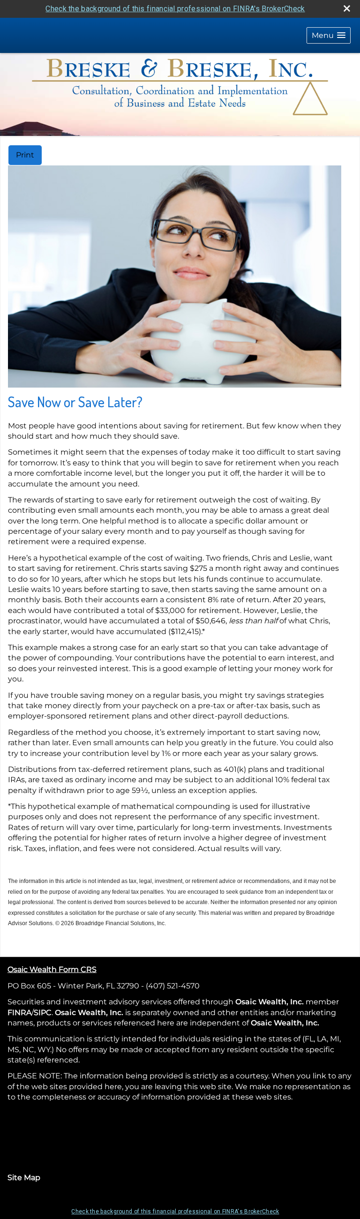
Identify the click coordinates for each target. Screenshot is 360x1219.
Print (25, 154)
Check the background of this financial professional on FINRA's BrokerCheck (175, 8)
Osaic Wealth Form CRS (52, 969)
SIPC (43, 1012)
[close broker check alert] (347, 8)
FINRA (19, 1012)
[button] (329, 35)
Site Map (24, 1177)
